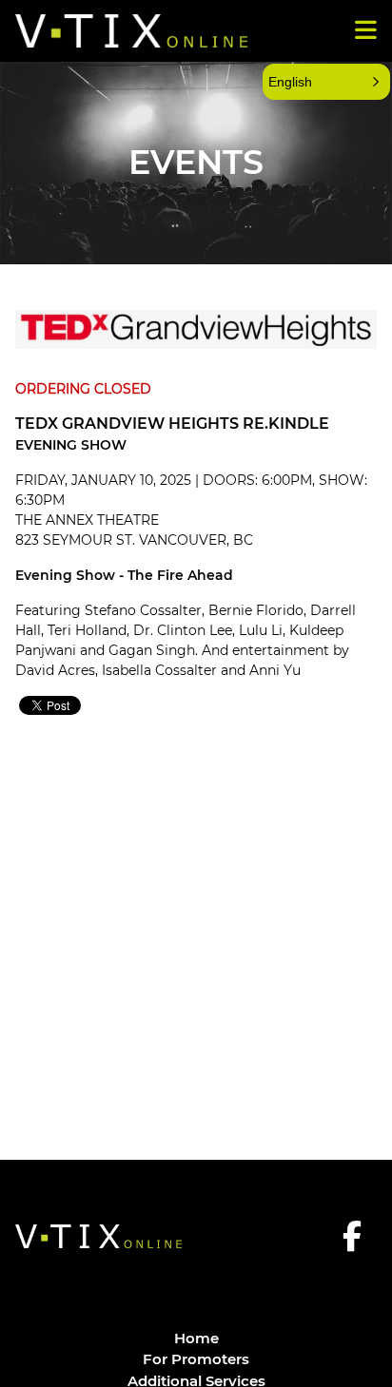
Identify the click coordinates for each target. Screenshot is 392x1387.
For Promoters (196, 1359)
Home (196, 1338)
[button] (326, 82)
